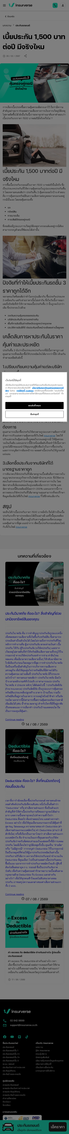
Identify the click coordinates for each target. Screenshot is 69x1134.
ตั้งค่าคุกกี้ (34, 414)
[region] (34, 397)
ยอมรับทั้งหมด (34, 405)
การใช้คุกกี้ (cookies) (25, 390)
